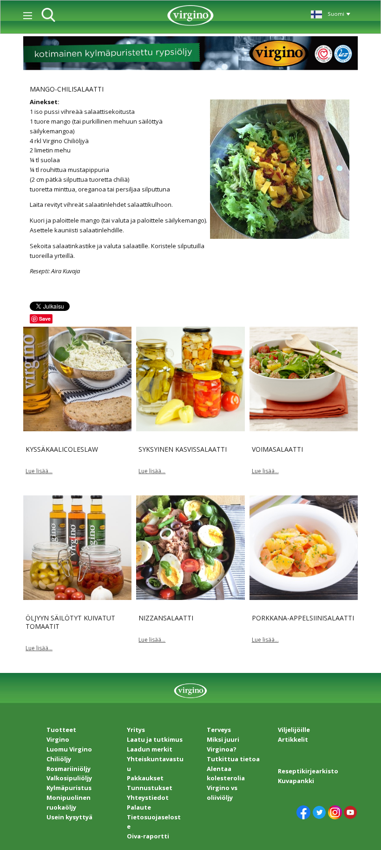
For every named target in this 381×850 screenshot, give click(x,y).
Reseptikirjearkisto (308, 771)
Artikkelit (293, 739)
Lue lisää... (39, 471)
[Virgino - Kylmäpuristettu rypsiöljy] (190, 15)
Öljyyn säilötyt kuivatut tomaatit (70, 622)
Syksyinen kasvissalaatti (182, 449)
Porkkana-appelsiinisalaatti (303, 617)
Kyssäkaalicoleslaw (62, 449)
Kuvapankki (296, 781)
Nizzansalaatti (165, 617)
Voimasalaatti (277, 449)
